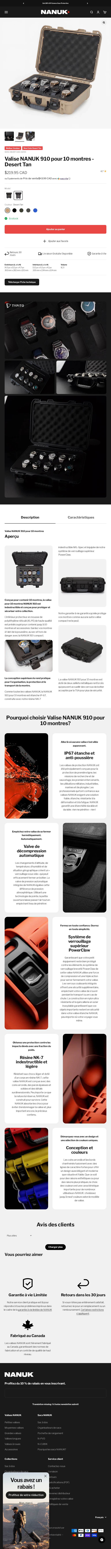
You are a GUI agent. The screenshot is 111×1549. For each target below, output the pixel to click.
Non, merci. (26, 1502)
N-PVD (41, 1438)
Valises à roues (12, 1444)
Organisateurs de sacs (49, 1427)
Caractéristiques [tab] (81, 517)
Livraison (53, 1471)
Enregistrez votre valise (60, 1498)
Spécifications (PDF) (58, 1482)
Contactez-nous (56, 1466)
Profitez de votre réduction (26, 1495)
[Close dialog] (45, 1476)
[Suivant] (87, 3)
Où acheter (54, 1488)
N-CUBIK (42, 1444)
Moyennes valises (14, 1427)
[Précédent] (23, 3)
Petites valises (12, 1422)
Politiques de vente (58, 1504)
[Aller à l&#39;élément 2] (9, 137)
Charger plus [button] (55, 1247)
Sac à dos (43, 1422)
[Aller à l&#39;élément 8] (30, 137)
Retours (52, 1477)
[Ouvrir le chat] (101, 1539)
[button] (55, 178)
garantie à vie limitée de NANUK (35, 1309)
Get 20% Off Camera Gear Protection (55, 3)
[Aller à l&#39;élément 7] (19, 137)
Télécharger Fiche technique (22, 282)
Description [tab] (30, 517)
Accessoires (11, 1449)
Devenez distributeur (59, 1493)
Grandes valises (13, 1433)
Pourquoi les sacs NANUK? (52, 1449)
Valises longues (13, 1438)
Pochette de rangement (50, 1433)
